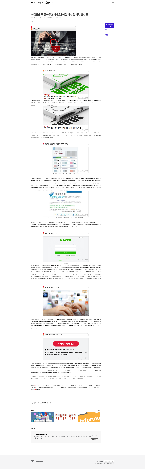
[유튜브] (100, 461)
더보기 (99, 410)
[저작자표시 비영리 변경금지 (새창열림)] (49, 403)
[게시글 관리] (38, 403)
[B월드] (97, 461)
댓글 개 (33, 428)
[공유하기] (36, 403)
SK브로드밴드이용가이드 (109, 25)
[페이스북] (102, 461)
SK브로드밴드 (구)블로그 (42, 3)
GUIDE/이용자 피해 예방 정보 (37, 17)
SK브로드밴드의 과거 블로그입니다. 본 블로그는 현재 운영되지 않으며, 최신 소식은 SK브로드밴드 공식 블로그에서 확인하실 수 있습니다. (62, 437)
